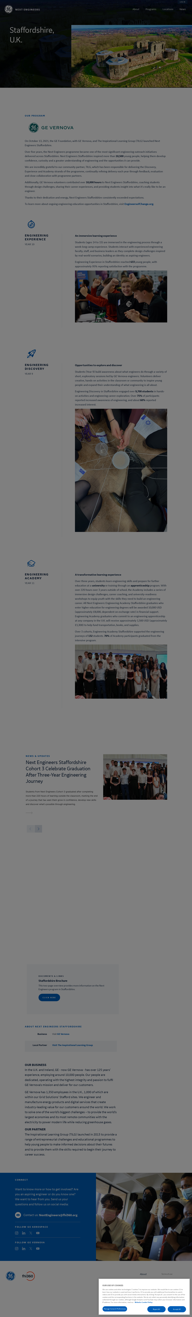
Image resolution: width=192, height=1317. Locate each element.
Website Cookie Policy (143, 1302)
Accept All (177, 1309)
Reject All (156, 1309)
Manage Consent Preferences (115, 1309)
